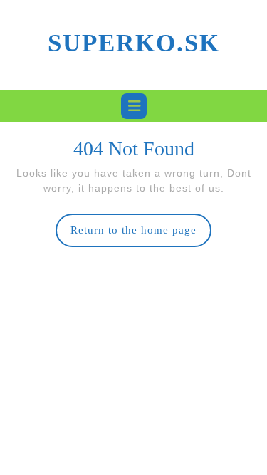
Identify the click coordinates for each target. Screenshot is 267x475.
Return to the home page (140, 235)
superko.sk (134, 43)
